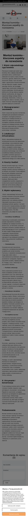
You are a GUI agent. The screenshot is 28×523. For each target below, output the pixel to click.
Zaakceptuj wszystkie (14, 514)
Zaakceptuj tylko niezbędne (14, 505)
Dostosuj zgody (14, 510)
